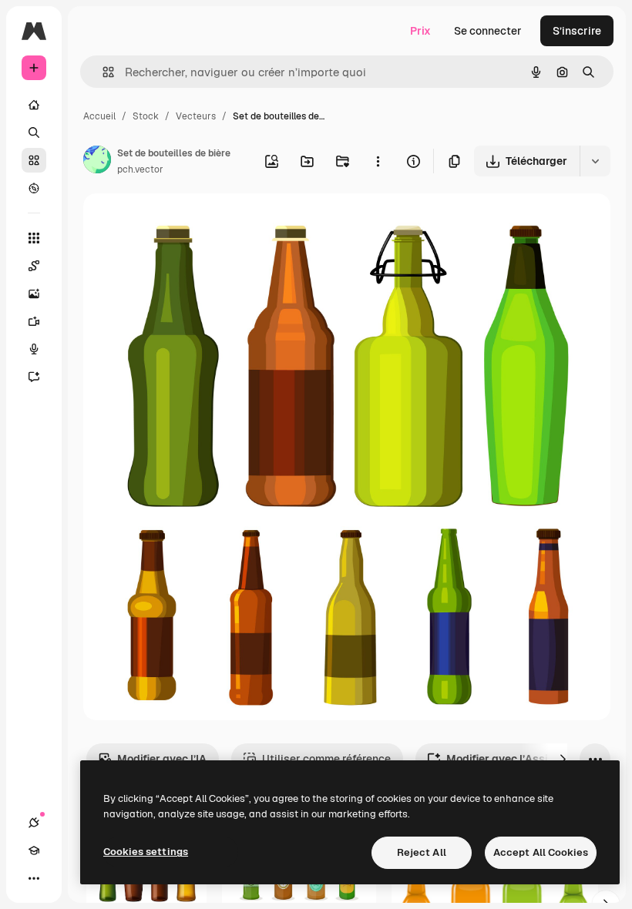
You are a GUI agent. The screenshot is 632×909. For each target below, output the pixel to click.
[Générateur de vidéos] (34, 321)
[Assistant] (34, 376)
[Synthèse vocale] (34, 349)
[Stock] (34, 160)
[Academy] (34, 850)
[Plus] (34, 878)
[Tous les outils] (34, 238)
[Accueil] (34, 104)
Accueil (99, 116)
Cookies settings (145, 851)
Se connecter (488, 31)
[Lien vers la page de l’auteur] (97, 162)
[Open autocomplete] (102, 72)
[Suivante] (563, 758)
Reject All (421, 852)
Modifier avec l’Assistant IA (517, 759)
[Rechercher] (34, 132)
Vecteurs (196, 116)
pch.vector (140, 169)
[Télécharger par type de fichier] (595, 161)
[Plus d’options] (377, 161)
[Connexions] (34, 822)
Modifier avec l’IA (162, 759)
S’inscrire (577, 31)
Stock (146, 116)
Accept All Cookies (540, 852)
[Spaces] (34, 265)
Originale (185, 223)
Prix (420, 31)
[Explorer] (34, 188)
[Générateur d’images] (34, 293)
